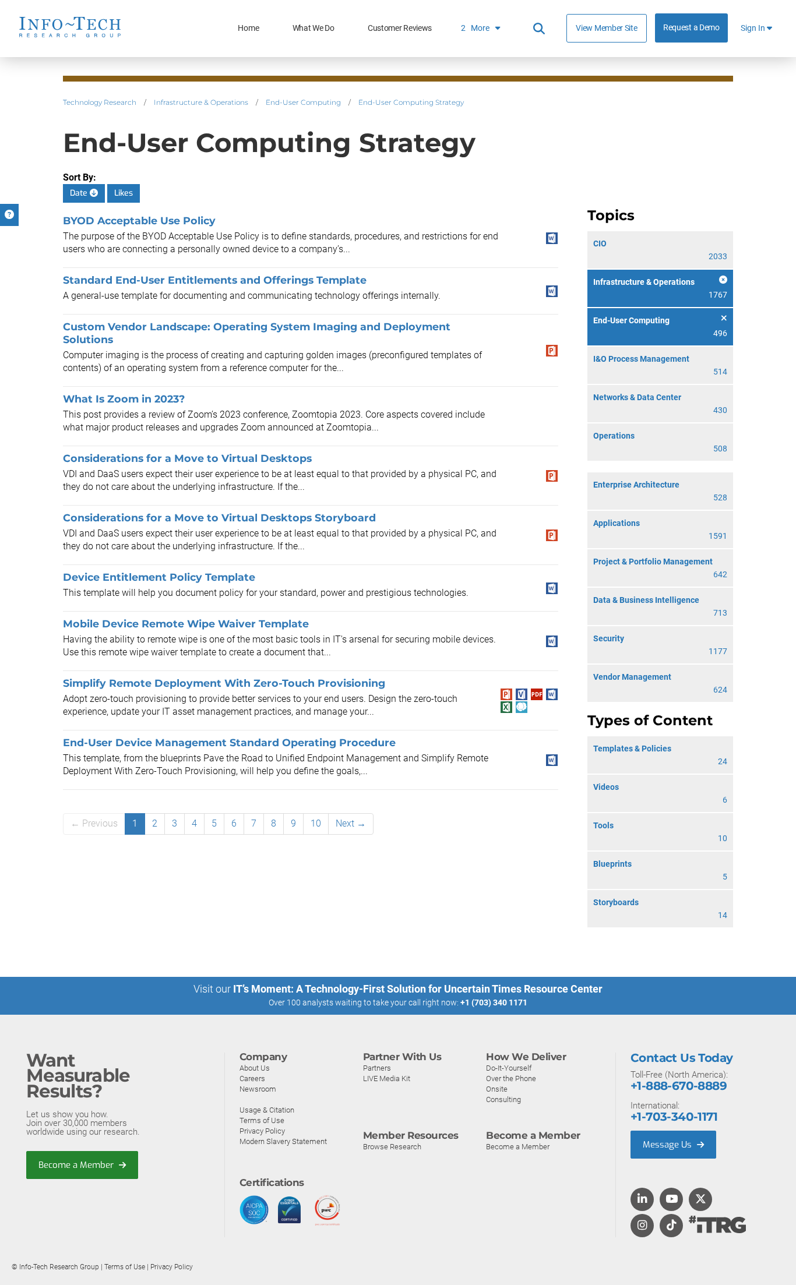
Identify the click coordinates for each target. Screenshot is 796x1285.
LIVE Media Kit (386, 1078)
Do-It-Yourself (508, 1068)
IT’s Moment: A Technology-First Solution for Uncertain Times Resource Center (418, 989)
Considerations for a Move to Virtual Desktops (187, 458)
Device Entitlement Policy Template (159, 577)
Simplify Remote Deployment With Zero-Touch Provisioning (224, 683)
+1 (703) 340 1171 (493, 1002)
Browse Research (392, 1146)
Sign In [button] (754, 28)
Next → (351, 823)
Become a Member (77, 1165)
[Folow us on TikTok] (671, 1226)
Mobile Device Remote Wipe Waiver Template (186, 623)
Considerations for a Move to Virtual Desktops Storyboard (219, 517)
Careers (252, 1078)
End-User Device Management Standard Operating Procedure (229, 742)
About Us (254, 1068)
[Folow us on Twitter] (701, 1200)
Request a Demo (691, 28)
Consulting (503, 1099)
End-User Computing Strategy (411, 102)
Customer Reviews (400, 28)
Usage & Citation (266, 1110)
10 (316, 823)
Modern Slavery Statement (283, 1141)
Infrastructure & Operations (201, 102)
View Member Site (606, 28)
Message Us (668, 1144)
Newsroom (257, 1089)
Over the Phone (511, 1078)
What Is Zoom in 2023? (124, 399)
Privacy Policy (262, 1131)
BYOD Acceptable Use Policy (139, 220)
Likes (123, 193)
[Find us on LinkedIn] (642, 1200)
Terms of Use (261, 1120)
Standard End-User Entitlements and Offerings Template (215, 280)
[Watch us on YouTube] (671, 1200)
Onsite (497, 1089)
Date (80, 193)
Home (248, 28)
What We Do (313, 28)
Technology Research (99, 102)
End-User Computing (303, 102)
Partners (377, 1068)
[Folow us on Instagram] (642, 1226)
